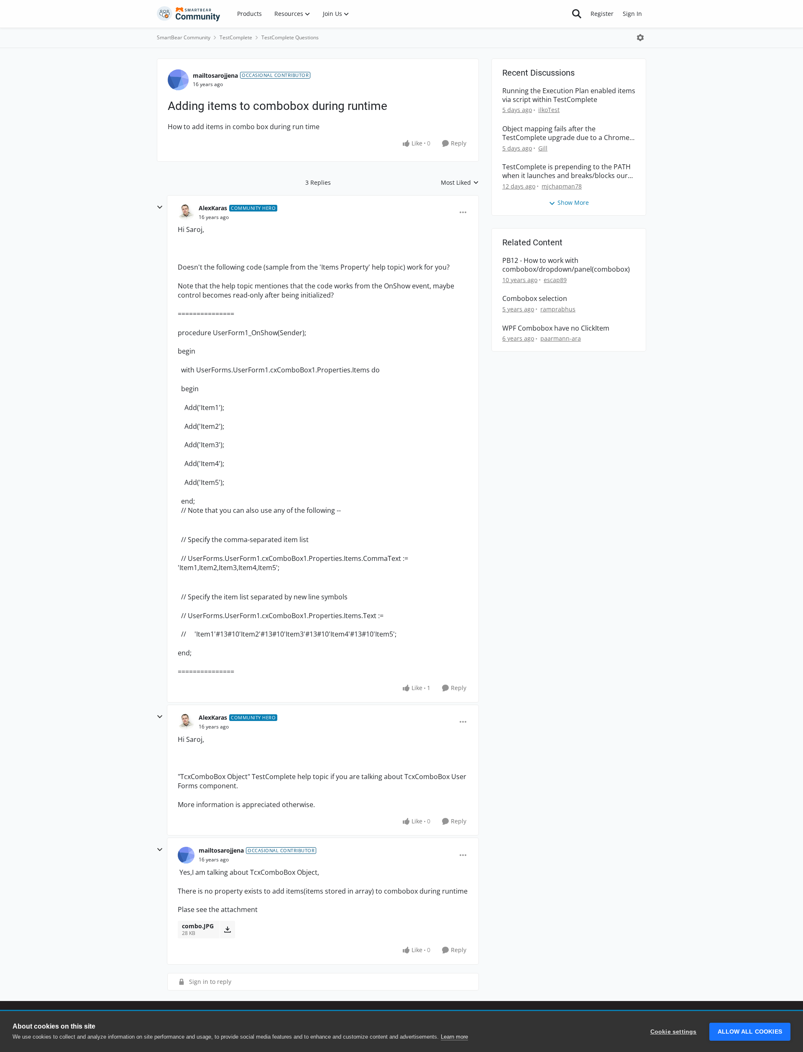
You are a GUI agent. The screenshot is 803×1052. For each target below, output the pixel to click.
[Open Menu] (640, 37)
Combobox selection (534, 298)
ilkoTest (549, 110)
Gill (542, 148)
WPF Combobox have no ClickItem (555, 328)
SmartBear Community (183, 37)
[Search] (577, 14)
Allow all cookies (750, 1032)
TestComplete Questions (290, 37)
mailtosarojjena (215, 75)
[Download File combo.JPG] (227, 929)
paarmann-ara (560, 338)
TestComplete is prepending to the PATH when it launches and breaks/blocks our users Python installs (566, 171)
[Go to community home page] (188, 13)
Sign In (632, 14)
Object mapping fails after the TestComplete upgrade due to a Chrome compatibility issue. (565, 133)
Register (602, 14)
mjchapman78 (562, 186)
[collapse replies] (160, 207)
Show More (573, 202)
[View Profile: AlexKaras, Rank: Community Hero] (186, 212)
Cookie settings (673, 1032)
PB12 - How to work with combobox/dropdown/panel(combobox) (566, 265)
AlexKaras (213, 208)
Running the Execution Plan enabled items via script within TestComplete (568, 95)
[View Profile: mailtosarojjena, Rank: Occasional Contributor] (178, 79)
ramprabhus (557, 309)
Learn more (454, 1037)
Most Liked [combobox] (460, 182)
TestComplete (236, 37)
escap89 (555, 280)
